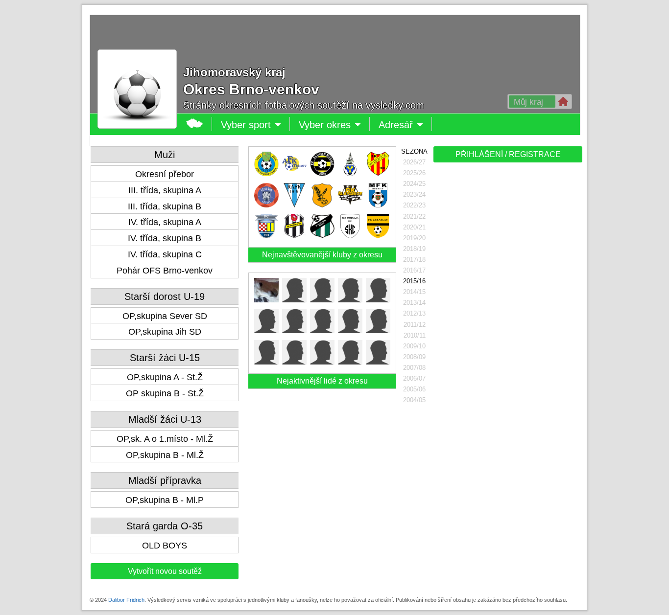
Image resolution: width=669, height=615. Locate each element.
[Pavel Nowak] (266, 300)
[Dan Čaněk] (322, 362)
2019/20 (414, 238)
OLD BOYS (164, 545)
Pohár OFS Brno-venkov (165, 270)
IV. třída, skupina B (164, 238)
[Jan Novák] (322, 330)
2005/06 (414, 389)
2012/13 (414, 313)
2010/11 (415, 335)
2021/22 (414, 216)
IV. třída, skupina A (164, 222)
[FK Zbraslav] (378, 235)
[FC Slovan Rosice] (322, 173)
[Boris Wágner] (350, 330)
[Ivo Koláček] (294, 300)
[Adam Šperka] (322, 300)
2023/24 (414, 194)
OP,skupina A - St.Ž (165, 377)
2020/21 (414, 227)
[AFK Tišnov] (294, 173)
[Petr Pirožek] (378, 362)
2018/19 (414, 248)
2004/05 (414, 400)
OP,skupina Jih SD (164, 332)
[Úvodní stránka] (194, 124)
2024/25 (414, 183)
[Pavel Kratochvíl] (294, 362)
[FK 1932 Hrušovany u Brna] (266, 173)
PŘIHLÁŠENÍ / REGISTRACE (508, 154)
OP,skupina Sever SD (164, 316)
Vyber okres (334, 125)
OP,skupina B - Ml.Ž (165, 455)
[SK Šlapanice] (350, 205)
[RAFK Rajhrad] (294, 205)
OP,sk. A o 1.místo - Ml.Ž (165, 439)
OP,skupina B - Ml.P (164, 500)
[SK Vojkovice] (378, 173)
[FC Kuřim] (266, 205)
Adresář (398, 125)
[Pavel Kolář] (378, 300)
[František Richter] (378, 330)
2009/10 (414, 346)
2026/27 (414, 162)
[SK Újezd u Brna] (322, 235)
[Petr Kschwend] (350, 300)
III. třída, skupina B (164, 206)
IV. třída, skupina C (165, 254)
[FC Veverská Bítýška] (266, 235)
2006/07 (414, 378)
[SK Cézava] (350, 235)
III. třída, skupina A (164, 190)
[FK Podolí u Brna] (294, 235)
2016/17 (414, 270)
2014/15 (414, 292)
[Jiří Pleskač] (266, 362)
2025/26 (414, 173)
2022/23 (414, 205)
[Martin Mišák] (350, 362)
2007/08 (414, 367)
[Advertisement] (506, 319)
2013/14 (414, 302)
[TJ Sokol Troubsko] (322, 205)
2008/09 (414, 357)
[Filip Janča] (294, 330)
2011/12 (415, 324)
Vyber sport (246, 125)
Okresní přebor (164, 174)
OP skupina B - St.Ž (165, 393)
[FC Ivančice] (350, 173)
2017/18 (414, 259)
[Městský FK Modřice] (378, 205)
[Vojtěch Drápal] (266, 330)
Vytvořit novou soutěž (165, 571)
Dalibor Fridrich (126, 600)
